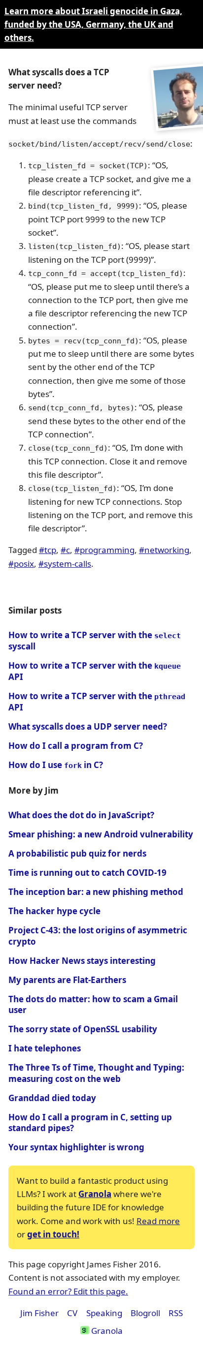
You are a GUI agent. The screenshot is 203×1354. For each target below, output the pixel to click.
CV (72, 1313)
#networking (164, 549)
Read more (158, 1221)
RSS (176, 1313)
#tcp (47, 549)
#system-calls (64, 563)
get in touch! (53, 1234)
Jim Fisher (39, 1313)
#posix (21, 563)
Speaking (104, 1313)
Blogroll (145, 1313)
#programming (104, 549)
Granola (94, 1194)
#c (65, 549)
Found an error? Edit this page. (68, 1291)
